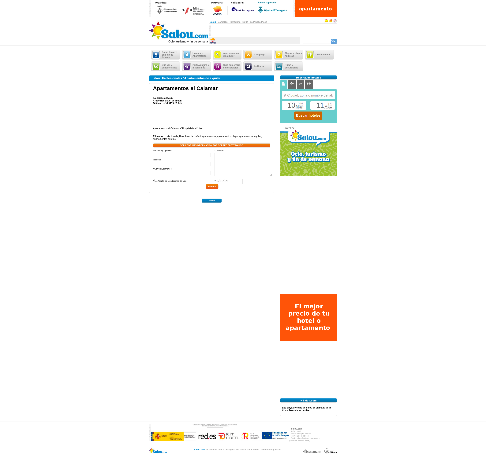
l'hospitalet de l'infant (190, 136)
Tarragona (235, 22)
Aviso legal (296, 431)
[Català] (331, 22)
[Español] (326, 22)
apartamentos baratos (164, 139)
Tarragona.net (231, 449)
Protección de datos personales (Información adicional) (304, 439)
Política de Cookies (300, 436)
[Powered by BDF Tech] (330, 453)
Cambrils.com (214, 449)
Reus (245, 22)
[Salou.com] (179, 39)
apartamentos (209, 136)
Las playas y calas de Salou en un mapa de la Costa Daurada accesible (306, 409)
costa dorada (171, 136)
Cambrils (223, 22)
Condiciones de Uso (177, 181)
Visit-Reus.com (249, 449)
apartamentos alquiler (250, 136)
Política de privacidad (301, 433)
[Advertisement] (255, 30)
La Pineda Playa (258, 22)
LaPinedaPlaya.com (270, 449)
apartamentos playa (227, 136)
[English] (335, 22)
